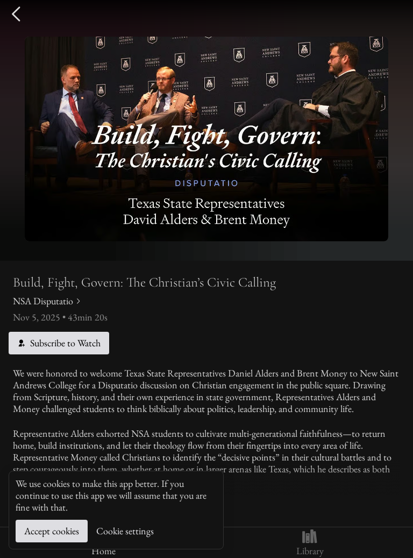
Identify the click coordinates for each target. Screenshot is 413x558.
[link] (47, 301)
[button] (17, 14)
